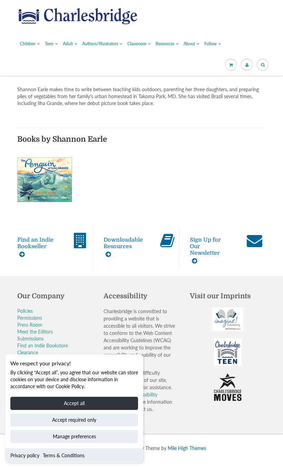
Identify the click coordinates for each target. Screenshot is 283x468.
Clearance (27, 352)
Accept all (74, 403)
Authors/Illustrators (100, 43)
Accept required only (74, 420)
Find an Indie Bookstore (42, 345)
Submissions (30, 338)
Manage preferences (74, 436)
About (189, 43)
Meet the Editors (35, 332)
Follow (210, 43)
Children (28, 43)
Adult (68, 43)
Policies (25, 311)
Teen (49, 43)
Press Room (29, 325)
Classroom (136, 43)
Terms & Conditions (64, 455)
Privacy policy (24, 455)
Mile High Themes (187, 448)
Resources (165, 43)
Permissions (29, 318)
